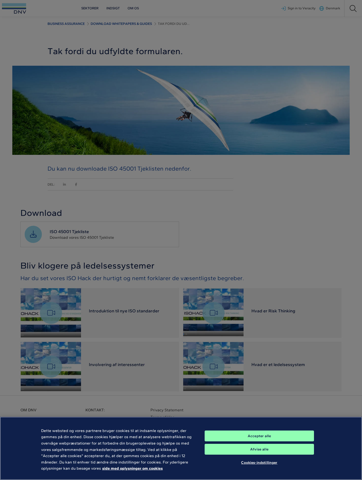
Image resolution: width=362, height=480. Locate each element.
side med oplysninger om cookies (132, 468)
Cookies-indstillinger (259, 462)
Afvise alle (259, 449)
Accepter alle (259, 436)
